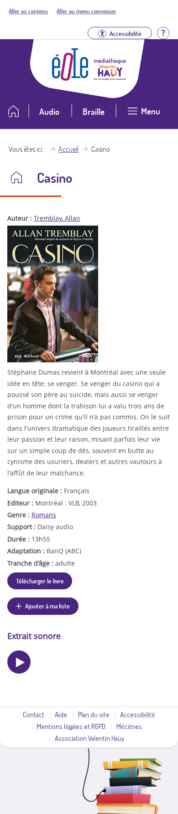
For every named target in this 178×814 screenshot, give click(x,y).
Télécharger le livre (40, 581)
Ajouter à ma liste (47, 606)
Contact (33, 714)
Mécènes (129, 726)
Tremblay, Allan (57, 218)
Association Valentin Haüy (89, 737)
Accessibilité (137, 714)
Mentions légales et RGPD (71, 726)
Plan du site (94, 714)
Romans (43, 514)
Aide (61, 714)
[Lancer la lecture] (19, 662)
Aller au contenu (28, 11)
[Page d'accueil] (70, 77)
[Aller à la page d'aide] (163, 32)
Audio (49, 111)
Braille (94, 111)
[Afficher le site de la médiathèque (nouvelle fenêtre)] (110, 77)
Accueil (68, 149)
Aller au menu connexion (86, 11)
